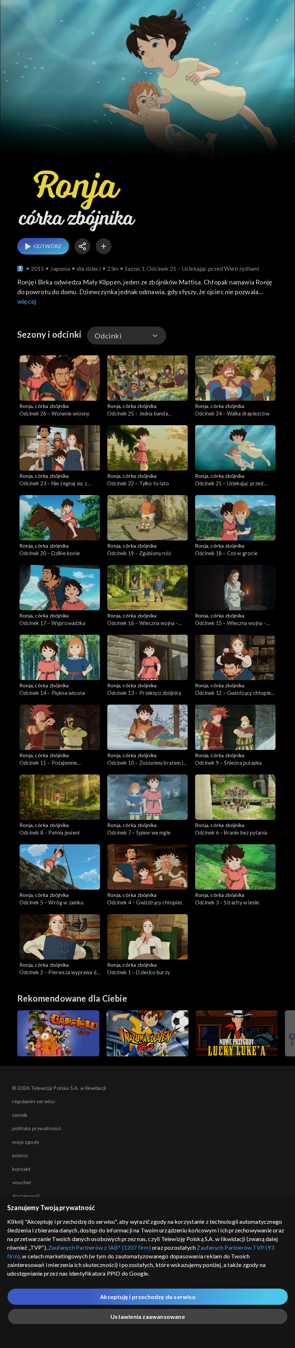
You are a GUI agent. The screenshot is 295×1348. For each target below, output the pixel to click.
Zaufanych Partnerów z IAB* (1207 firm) (99, 1247)
